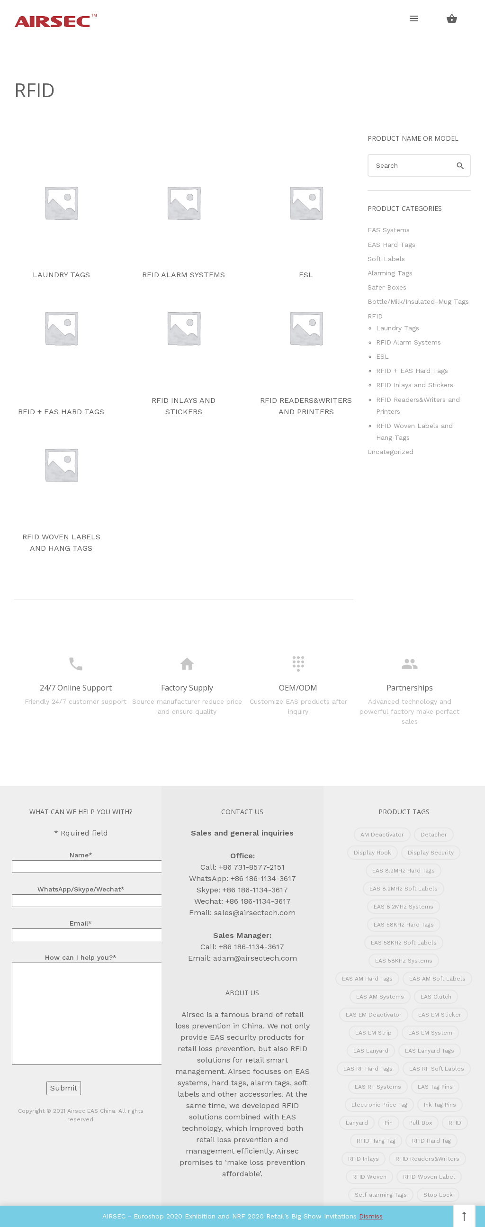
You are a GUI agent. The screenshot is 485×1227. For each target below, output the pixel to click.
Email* (81, 923)
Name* (81, 855)
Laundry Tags (61, 274)
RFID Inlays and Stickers (184, 406)
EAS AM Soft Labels (437, 978)
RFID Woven (369, 1176)
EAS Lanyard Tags (429, 1050)
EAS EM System (430, 1032)
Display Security (431, 852)
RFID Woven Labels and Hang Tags (61, 542)
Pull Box (420, 1122)
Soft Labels (386, 259)
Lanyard (357, 1122)
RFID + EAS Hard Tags (61, 411)
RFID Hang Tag (376, 1140)
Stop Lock (438, 1194)
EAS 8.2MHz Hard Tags (403, 870)
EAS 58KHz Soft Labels (404, 942)
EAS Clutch (436, 996)
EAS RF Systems (378, 1086)
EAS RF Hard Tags (368, 1068)
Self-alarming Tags (381, 1194)
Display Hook (372, 852)
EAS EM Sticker (439, 1014)
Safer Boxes (387, 287)
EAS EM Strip (373, 1032)
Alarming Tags (390, 273)
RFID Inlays (363, 1158)
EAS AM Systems (380, 996)
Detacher (434, 834)
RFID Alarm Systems (183, 274)
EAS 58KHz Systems (403, 960)
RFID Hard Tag (431, 1140)
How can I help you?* (81, 957)
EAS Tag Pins (435, 1086)
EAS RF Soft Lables (436, 1068)
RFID (375, 316)
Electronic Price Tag (379, 1104)
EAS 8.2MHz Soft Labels (403, 888)
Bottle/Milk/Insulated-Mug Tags (418, 301)
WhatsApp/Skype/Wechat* (81, 889)
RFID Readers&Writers (427, 1158)
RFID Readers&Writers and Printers (306, 406)
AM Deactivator (382, 834)
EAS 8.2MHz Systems (403, 906)
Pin (389, 1122)
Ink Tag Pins (440, 1104)
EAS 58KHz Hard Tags (404, 924)
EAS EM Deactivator (374, 1014)
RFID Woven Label (429, 1176)
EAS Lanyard (370, 1050)
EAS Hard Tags (391, 244)
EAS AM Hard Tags (367, 978)
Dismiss (371, 1216)
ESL (306, 274)
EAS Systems (389, 230)
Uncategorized (390, 451)
